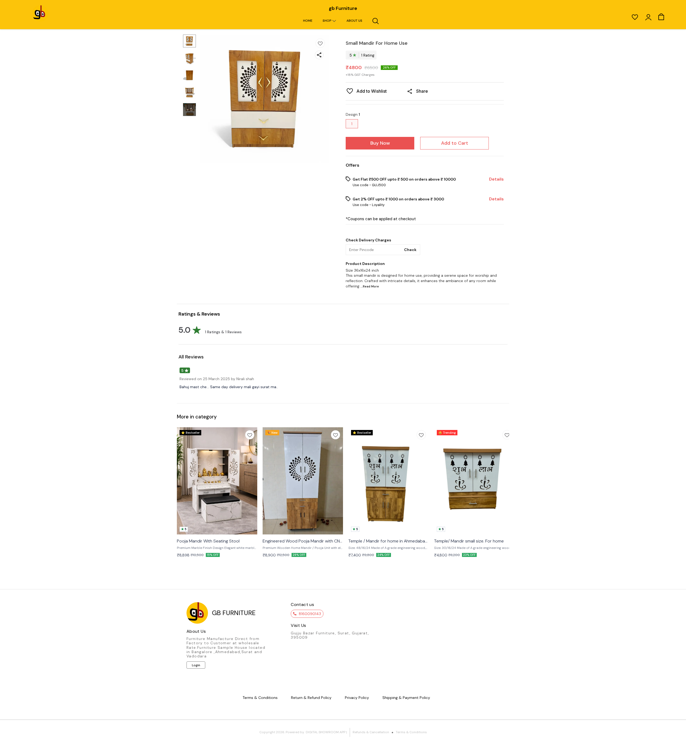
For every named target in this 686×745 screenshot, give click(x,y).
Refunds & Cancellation (371, 732)
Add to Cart (454, 143)
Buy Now (380, 143)
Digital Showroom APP (325, 732)
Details (496, 179)
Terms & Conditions (411, 732)
